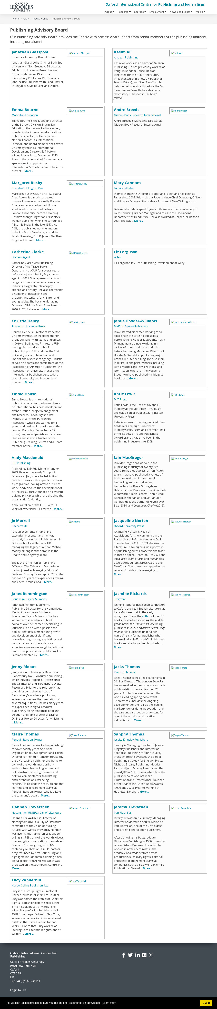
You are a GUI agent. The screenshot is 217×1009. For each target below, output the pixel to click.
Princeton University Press (28, 326)
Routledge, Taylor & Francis (29, 599)
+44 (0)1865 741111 (27, 981)
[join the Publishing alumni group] (137, 955)
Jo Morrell (21, 520)
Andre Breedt (126, 109)
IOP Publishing (21, 463)
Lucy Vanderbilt (27, 879)
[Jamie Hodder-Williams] (187, 322)
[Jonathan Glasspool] (85, 53)
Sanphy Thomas (129, 733)
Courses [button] (139, 11)
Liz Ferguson (125, 251)
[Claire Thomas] (85, 735)
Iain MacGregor (128, 457)
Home (16, 18)
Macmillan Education (25, 115)
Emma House (24, 393)
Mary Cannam (127, 182)
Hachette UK (20, 526)
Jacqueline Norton (131, 520)
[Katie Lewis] (187, 394)
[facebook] (123, 955)
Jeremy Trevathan (131, 806)
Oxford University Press (129, 526)
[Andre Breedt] (187, 110)
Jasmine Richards (130, 593)
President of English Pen (27, 188)
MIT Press (120, 399)
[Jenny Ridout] (85, 667)
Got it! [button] (206, 1003)
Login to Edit (18, 990)
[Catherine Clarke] (85, 252)
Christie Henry (25, 320)
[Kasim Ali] (187, 53)
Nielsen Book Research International (137, 115)
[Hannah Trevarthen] (85, 808)
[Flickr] (144, 955)
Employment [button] (157, 11)
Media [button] (200, 11)
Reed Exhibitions (124, 672)
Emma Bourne (25, 109)
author (146, 616)
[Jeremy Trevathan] (187, 808)
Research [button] (123, 11)
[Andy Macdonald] (85, 458)
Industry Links (40, 18)
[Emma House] (85, 394)
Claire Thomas (25, 733)
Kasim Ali (123, 51)
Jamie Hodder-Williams (135, 320)
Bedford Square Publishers (131, 326)
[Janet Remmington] (85, 594)
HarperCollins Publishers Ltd (30, 885)
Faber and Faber (124, 188)
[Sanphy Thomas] (187, 735)
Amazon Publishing (126, 57)
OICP (26, 18)
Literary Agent (21, 257)
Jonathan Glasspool (30, 51)
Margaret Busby (27, 182)
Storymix (119, 599)
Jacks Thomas (127, 666)
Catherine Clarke (28, 251)
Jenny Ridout (24, 666)
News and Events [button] (180, 11)
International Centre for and (154, 4)
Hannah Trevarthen (31, 806)
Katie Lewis (124, 393)
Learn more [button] (109, 1002)
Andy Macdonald (27, 457)
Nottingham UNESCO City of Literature (36, 812)
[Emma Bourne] (85, 110)
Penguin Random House (27, 739)
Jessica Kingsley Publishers (131, 739)
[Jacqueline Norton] (187, 521)
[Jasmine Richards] (187, 594)
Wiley (117, 257)
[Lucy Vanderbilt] (85, 881)
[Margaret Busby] (85, 183)
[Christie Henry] (85, 322)
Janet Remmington (29, 593)
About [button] (109, 11)
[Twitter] (130, 955)
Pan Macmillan (123, 812)
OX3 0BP (15, 973)
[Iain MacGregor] (187, 458)
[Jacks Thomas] (187, 667)
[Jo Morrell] (85, 521)
